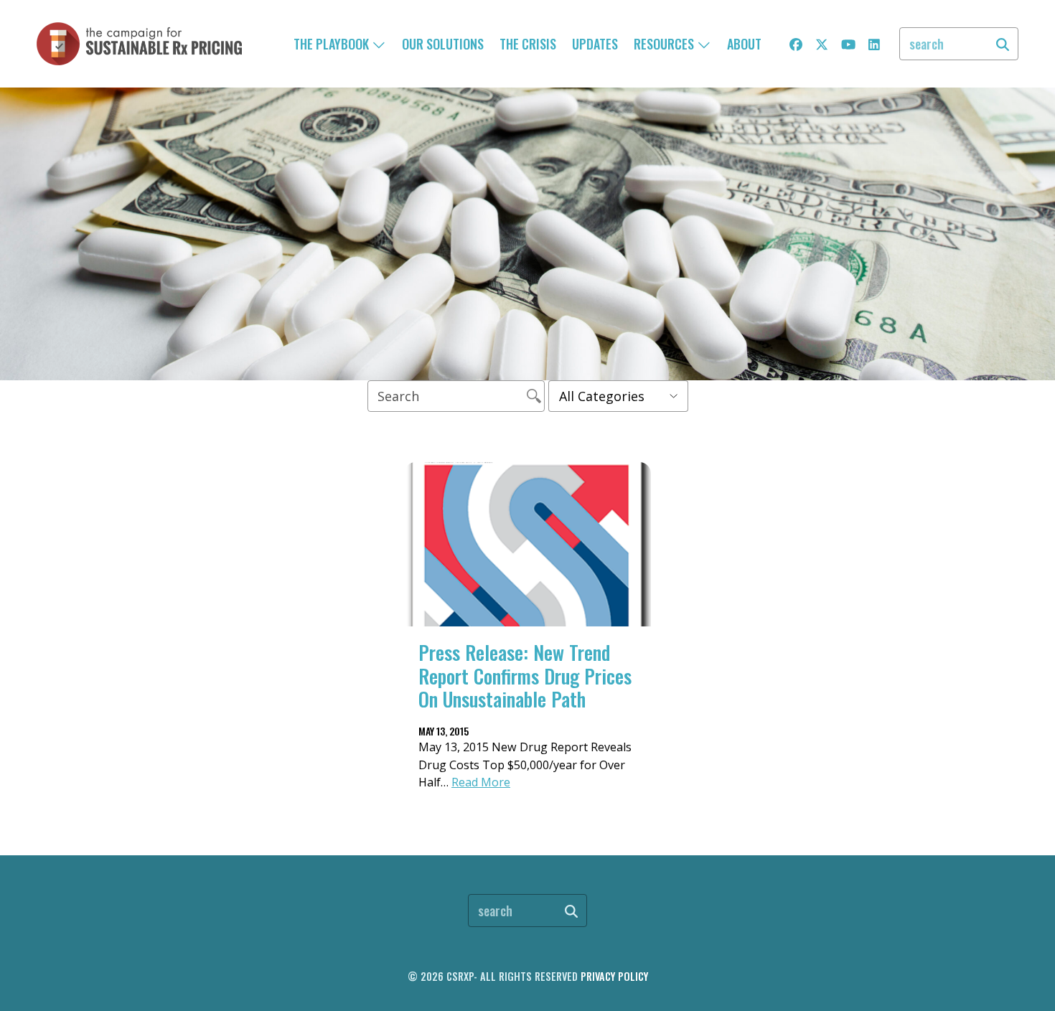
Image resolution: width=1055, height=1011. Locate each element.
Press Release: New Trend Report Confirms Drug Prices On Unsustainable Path (525, 675)
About (744, 43)
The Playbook (333, 43)
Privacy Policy (614, 976)
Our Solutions (443, 43)
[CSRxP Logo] (139, 43)
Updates (595, 43)
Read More (480, 782)
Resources (665, 43)
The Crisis (528, 43)
